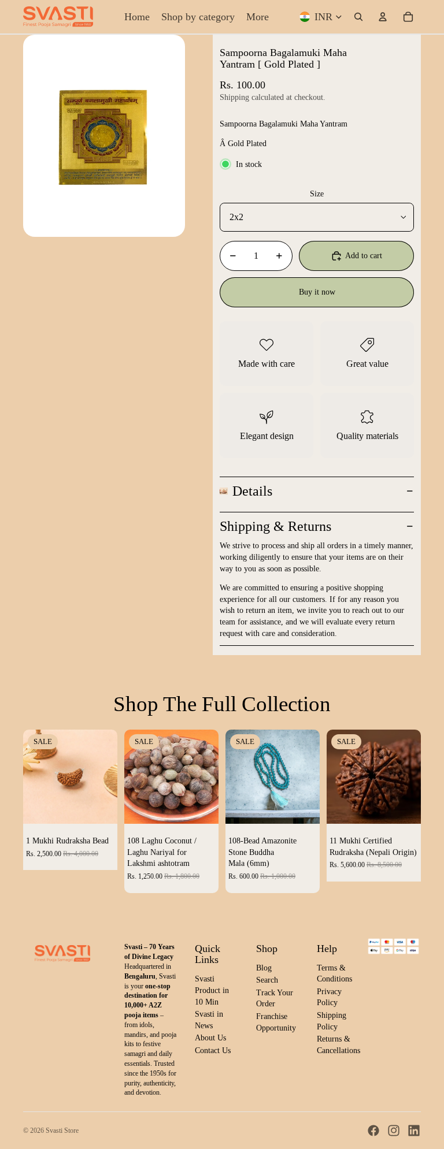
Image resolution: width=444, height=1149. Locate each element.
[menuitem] (257, 16)
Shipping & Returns (275, 526)
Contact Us (213, 1050)
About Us (210, 1037)
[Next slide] (108, 777)
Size (317, 193)
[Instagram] (394, 1130)
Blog (264, 968)
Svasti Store (62, 1130)
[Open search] (358, 16)
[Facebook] (373, 1130)
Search (267, 980)
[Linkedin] (414, 1130)
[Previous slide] (32, 777)
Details (252, 491)
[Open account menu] (382, 16)
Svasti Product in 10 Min (212, 990)
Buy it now (317, 292)
